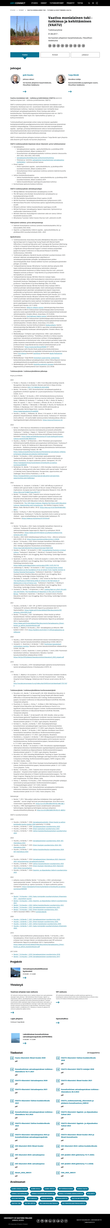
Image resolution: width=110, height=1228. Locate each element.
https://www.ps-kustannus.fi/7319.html (35, 518)
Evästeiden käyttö (96, 1220)
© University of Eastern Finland (18, 1221)
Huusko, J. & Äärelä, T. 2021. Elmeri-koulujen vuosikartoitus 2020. (36, 922)
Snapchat (54, 1221)
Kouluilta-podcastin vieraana (43, 364)
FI (93, 3)
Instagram (42, 1221)
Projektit (70, 3)
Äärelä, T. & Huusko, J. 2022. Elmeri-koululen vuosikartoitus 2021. (36, 909)
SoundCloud (58, 1221)
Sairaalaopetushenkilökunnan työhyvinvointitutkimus (35, 158)
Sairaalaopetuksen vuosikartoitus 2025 (46, 826)
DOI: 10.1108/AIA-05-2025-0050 (38, 387)
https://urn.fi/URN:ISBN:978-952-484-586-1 (50, 804)
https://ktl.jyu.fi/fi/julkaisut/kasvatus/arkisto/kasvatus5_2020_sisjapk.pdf (39, 657)
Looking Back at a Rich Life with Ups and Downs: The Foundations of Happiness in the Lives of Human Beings (40, 591)
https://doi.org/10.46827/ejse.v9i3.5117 (27, 492)
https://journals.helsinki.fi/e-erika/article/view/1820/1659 (33, 548)
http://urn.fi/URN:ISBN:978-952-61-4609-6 (51, 810)
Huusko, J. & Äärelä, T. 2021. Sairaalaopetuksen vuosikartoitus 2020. (37, 919)
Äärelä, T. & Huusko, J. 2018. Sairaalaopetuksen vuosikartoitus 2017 (37, 957)
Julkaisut (85, 55)
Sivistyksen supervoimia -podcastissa (46, 358)
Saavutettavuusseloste (83, 1220)
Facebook (38, 1221)
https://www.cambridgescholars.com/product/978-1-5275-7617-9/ (36, 565)
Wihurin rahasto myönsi (35, 307)
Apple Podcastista (56, 353)
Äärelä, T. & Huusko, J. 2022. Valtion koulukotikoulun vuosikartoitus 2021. (39, 905)
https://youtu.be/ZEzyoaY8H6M (35, 347)
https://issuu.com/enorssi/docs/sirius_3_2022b (43, 539)
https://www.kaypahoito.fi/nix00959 (26, 411)
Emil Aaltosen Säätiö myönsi (36, 316)
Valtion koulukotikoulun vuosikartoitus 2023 (48, 864)
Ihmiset (44, 3)
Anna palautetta (90, 1222)
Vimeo (66, 1221)
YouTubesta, (22, 353)
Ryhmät (21, 10)
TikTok (62, 1221)
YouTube (46, 1221)
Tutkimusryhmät (57, 3)
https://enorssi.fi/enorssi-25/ (53, 420)
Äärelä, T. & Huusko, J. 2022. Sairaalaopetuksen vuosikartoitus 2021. (37, 907)
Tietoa (80, 3)
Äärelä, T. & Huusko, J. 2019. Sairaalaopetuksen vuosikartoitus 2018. (37, 954)
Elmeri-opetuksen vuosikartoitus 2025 (46, 829)
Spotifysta (37, 353)
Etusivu (34, 3)
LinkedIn (50, 1221)
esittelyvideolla (41, 912)
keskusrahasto (51, 325)
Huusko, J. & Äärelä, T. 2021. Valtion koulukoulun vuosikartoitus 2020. (37, 924)
